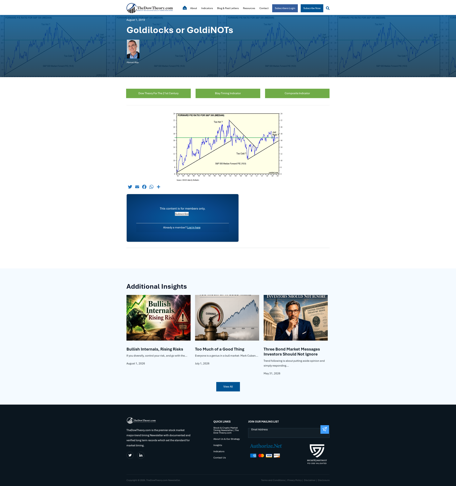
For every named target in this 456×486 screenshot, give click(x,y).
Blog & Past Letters (228, 8)
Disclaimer (309, 480)
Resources (249, 8)
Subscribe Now (312, 8)
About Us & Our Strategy (226, 439)
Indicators (207, 8)
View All (228, 386)
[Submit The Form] (324, 429)
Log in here (193, 227)
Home (185, 8)
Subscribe (182, 214)
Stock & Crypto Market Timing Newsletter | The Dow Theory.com (226, 430)
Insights (217, 445)
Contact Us (219, 457)
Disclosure (324, 480)
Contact (264, 8)
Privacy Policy (294, 480)
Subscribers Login (285, 8)
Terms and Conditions (273, 480)
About (193, 8)
